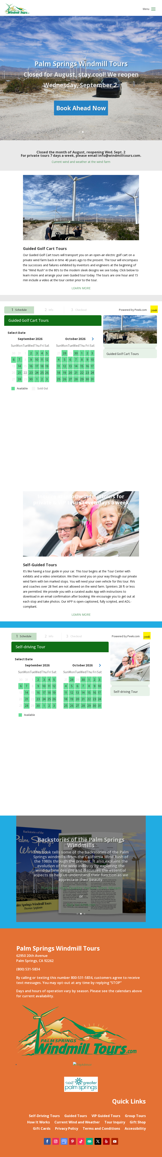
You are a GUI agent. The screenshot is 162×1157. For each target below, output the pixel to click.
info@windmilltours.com (119, 155)
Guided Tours (75, 1116)
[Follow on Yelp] (106, 1141)
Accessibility (135, 1129)
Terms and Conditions (101, 1129)
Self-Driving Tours (44, 1116)
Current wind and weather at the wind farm (81, 162)
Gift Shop (138, 1122)
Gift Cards (41, 1129)
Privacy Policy (66, 1129)
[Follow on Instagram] (55, 1141)
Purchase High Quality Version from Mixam (81, 884)
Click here (80, 520)
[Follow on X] (97, 1141)
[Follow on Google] (64, 1141)
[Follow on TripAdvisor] (89, 1141)
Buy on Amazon (81, 901)
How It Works (38, 1122)
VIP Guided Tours (106, 1116)
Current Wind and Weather (77, 1122)
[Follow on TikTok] (81, 1141)
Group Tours (135, 1116)
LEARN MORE (81, 288)
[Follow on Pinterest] (72, 1141)
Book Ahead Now (81, 106)
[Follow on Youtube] (114, 1141)
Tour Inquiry (114, 1122)
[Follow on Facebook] (47, 1141)
